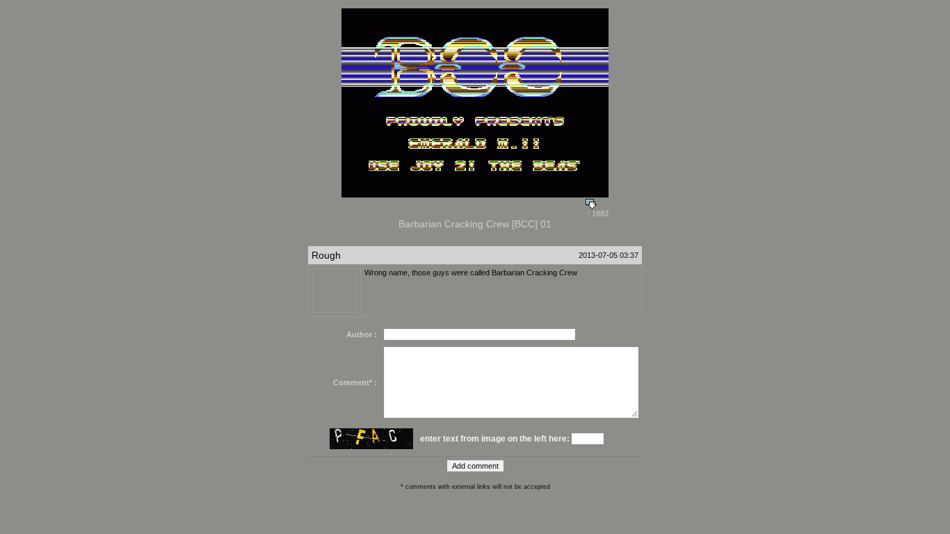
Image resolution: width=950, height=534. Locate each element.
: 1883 (597, 213)
